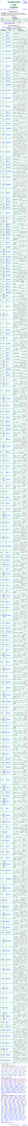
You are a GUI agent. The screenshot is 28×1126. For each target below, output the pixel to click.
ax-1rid (22, 1089)
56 (3, 1017)
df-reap (15, 1114)
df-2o (24, 1110)
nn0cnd (8, 932)
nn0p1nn (8, 369)
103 (4, 523)
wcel (2, 1068)
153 (4, 816)
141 (4, 747)
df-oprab (10, 1109)
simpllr (7, 485)
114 (4, 585)
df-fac (21, 1117)
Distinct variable (8, 23)
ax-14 (11, 1083)
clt (24, 1071)
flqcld (7, 579)
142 (4, 754)
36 (3, 220)
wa (24, 1066)
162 (4, 866)
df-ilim (14, 1104)
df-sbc (14, 1100)
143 (4, 786)
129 (4, 670)
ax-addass (20, 1087)
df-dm (19, 1105)
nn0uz (7, 231)
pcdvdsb (8, 508)
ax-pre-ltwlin (7, 1091)
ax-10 (22, 1081)
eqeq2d (8, 1035)
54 (3, 276)
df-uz (5, 1116)
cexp (2, 1075)
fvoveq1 (8, 41)
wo (7, 1067)
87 (3, 432)
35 (3, 208)
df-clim (6, 1119)
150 (4, 795)
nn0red (7, 623)
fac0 (7, 259)
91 (3, 536)
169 (4, 915)
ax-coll (20, 1083)
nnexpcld (8, 701)
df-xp (2, 1105)
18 (3, 118)
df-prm (2, 1121)
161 (4, 864)
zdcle (7, 649)
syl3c (7, 787)
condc (7, 779)
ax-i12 (5, 1082)
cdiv (12, 1072)
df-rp (12, 1116)
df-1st (20, 1109)
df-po (22, 1103)
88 (3, 434)
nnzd (7, 497)
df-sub (6, 1114)
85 (3, 444)
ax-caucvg (3, 1093)
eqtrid (7, 268)
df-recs (6, 1110)
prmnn (7, 421)
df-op (9, 1102)
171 (4, 939)
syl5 (7, 1049)
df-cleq (16, 1097)
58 (3, 294)
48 (3, 256)
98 (3, 513)
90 (3, 447)
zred (7, 639)
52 (3, 268)
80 (3, 399)
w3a (17, 1067)
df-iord (5, 1104)
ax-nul (5, 1084)
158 (4, 840)
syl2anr (8, 479)
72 (3, 360)
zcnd (7, 585)
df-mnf (14, 1112)
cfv (9, 1070)
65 (3, 968)
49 (3, 275)
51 (3, 267)
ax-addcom (8, 1087)
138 (4, 738)
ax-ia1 (24, 1078)
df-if (17, 1101)
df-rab (6, 1100)
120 (4, 914)
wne (7, 1068)
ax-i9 (23, 1082)
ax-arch (23, 1092)
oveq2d (8, 38)
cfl (23, 1074)
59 (3, 295)
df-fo (6, 1108)
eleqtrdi (8, 234)
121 (4, 798)
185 (4, 1035)
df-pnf (10, 1112)
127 (4, 656)
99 (3, 497)
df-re (11, 1118)
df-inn (5, 1115)
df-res (2, 1107)
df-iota (11, 1107)
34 (3, 204)
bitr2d (7, 522)
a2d (7, 1007)
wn (18, 1066)
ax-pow (10, 1084)
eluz (7, 808)
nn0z (7, 283)
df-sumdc (12, 1119)
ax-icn (5, 1086)
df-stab (20, 1095)
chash (11, 1075)
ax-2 (21, 1078)
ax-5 (22, 1079)
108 (4, 563)
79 (3, 385)
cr (2, 1071)
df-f (23, 1107)
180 (4, 1007)
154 (4, 822)
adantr (7, 271)
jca (7, 361)
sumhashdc (8, 878)
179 (4, 997)
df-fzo (21, 1116)
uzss (7, 299)
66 (3, 337)
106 (4, 546)
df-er (7, 1111)
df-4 (17, 1115)
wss (16, 1068)
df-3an (7, 1096)
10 (3, 77)
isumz (7, 212)
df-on (10, 1104)
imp (7, 1022)
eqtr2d (7, 405)
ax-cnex (11, 1085)
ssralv (7, 306)
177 (4, 978)
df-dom (15, 1111)
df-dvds (17, 1119)
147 (4, 788)
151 (4, 804)
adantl (7, 204)
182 (4, 1022)
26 (3, 164)
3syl (7, 295)
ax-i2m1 (12, 1089)
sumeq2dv (8, 256)
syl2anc (8, 446)
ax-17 (19, 1082)
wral (11, 1068)
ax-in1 (11, 1079)
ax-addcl (10, 1086)
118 (4, 607)
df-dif (23, 1100)
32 (3, 1016)
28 (3, 171)
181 (4, 1018)
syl (7, 221)
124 (4, 732)
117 (4, 601)
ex (6, 997)
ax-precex (14, 1090)
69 (3, 404)
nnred (7, 725)
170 (4, 949)
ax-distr (7, 1089)
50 (3, 262)
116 (4, 597)
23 (3, 151)
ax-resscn (17, 1085)
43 (3, 234)
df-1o (20, 1110)
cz (5, 1074)
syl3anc (8, 398)
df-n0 (21, 1115)
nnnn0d (8, 229)
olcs (7, 217)
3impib (7, 1054)
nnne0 (7, 358)
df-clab (11, 1097)
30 (3, 185)
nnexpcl (8, 428)
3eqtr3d (8, 914)
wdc (13, 1067)
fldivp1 (7, 439)
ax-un (19, 1084)
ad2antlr (8, 425)
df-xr (19, 1112)
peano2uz (8, 292)
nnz (7, 355)
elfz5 (7, 472)
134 (4, 745)
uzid (7, 289)
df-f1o (10, 1108)
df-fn (20, 1107)
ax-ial (2, 1083)
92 (3, 478)
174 (4, 951)
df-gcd (22, 1119)
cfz (19, 1074)
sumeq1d (8, 1030)
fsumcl (7, 921)
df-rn (23, 1105)
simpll (7, 242)
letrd (7, 801)
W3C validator (25, 1124)
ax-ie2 (14, 1081)
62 (3, 314)
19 (3, 134)
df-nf (20, 1096)
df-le (2, 1114)
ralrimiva (8, 279)
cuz (10, 1074)
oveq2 (7, 1026)
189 (4, 1060)
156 (4, 832)
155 (4, 831)
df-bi (16, 1095)
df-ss (9, 1101)
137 (4, 720)
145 (4, 770)
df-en (11, 1111)
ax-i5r (7, 1083)
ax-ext (15, 1083)
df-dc (24, 1095)
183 (4, 1048)
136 (4, 718)
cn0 (1, 1074)
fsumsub (8, 615)
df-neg (11, 1114)
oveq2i (7, 262)
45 (3, 251)
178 (4, 988)
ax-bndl (10, 1082)
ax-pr (15, 1084)
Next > (26, 2)
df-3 (13, 1115)
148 (4, 789)
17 (3, 141)
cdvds (21, 1075)
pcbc (12, 1122)
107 (4, 913)
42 (3, 233)
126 (4, 655)
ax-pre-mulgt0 (9, 1092)
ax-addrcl (16, 1086)
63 (3, 316)
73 (3, 362)
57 (3, 286)
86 (3, 425)
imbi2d (7, 65)
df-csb (18, 1100)
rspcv (7, 1043)
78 (3, 379)
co (19, 1070)
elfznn (7, 226)
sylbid (7, 746)
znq (7, 568)
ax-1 (18, 1078)
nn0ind (7, 1016)
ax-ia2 (2, 1079)
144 (4, 762)
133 (4, 696)
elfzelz (7, 836)
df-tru (11, 1096)
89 (3, 446)
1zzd (7, 198)
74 (3, 366)
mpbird (7, 821)
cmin (8, 1072)
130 (4, 676)
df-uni (13, 1102)
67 (3, 338)
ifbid (7, 529)
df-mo (6, 1097)
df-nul (13, 1101)
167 (4, 900)
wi (21, 1066)
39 (3, 273)
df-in (5, 1101)
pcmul (7, 390)
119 (4, 616)
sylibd (7, 739)
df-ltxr (23, 1112)
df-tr (14, 1103)
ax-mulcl (21, 1086)
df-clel (20, 1097)
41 (3, 229)
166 (4, 906)
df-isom (19, 1108)
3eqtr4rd (8, 275)
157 (4, 887)
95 (3, 479)
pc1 (7, 265)
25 (3, 183)
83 (3, 959)
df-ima (6, 1107)
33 (3, 207)
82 (3, 406)
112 (4, 575)
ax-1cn (22, 1085)
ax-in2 (15, 1079)
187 (4, 1049)
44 (3, 238)
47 (3, 253)
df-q (8, 1116)
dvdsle (7, 713)
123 (4, 636)
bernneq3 (8, 767)
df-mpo (15, 1109)
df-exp (17, 1117)
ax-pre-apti (20, 1091)
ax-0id (2, 1090)
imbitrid (8, 969)
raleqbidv (8, 58)
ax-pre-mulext (17, 1092)
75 (3, 397)
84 (3, 417)
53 (3, 271)
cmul (20, 1071)
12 (3, 84)
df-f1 (2, 1108)
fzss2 (7, 826)
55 (3, 279)
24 (3, 1014)
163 (4, 870)
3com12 (8, 1060)
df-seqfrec (11, 1117)
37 (3, 217)
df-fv (14, 1108)
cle (3, 1072)
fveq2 (7, 32)
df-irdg (10, 1110)
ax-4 (15, 1082)
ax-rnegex (8, 1090)
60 (3, 297)
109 (4, 560)
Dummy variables (6, 27)
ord (7, 676)
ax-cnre (19, 1090)
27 (3, 176)
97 (3, 521)
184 (4, 1030)
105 (4, 538)
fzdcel (7, 857)
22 (3, 143)
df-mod (5, 1117)
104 (4, 529)
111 (4, 614)
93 (3, 461)
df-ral (14, 1098)
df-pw (21, 1101)
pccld (7, 460)
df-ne (5, 1098)
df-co (15, 1105)
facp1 (7, 333)
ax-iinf (6, 1085)
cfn (24, 1070)
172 (4, 940)
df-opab (5, 1103)
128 (4, 785)
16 (5, 1013)
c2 (20, 1072)
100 (4, 514)
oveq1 (7, 323)
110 (4, 565)
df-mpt (10, 1103)
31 (3, 192)
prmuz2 (8, 758)
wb (3, 1067)
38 (3, 221)
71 (3, 365)
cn (16, 1072)
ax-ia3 (6, 1079)
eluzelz (7, 201)
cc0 (6, 1071)
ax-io (19, 1079)
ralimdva (8, 978)
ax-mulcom (14, 1087)
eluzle (7, 792)
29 (3, 177)
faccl (7, 352)
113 (4, 579)
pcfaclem (8, 246)
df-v (10, 1100)
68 (3, 343)
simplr (7, 348)
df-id (18, 1103)
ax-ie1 (9, 1081)
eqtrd (7, 537)
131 (4, 753)
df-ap (20, 1114)
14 (5, 97)
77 (3, 378)
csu (15, 1075)
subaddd (8, 940)
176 (4, 970)
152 (4, 821)
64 (3, 987)
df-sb (24, 1096)
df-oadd (2, 1111)
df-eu (2, 1097)
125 (4, 801)
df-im (15, 1118)
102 (4, 517)
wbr (6, 1070)
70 (3, 396)
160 (4, 863)
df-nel (9, 1098)
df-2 (9, 1115)
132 (4, 695)
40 (3, 249)
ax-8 (18, 1081)
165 (4, 889)
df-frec (15, 1110)
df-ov (6, 1109)
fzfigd (7, 207)
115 (4, 615)
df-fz (17, 1116)
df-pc (7, 1121)
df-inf (5, 1112)
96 (3, 480)
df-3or (2, 1096)
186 (4, 1043)
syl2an (7, 433)
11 (3, 89)
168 (4, 907)
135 (4, 707)
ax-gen (5, 1081)
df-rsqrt (20, 1118)
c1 (9, 1071)
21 (3, 135)
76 (3, 383)
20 (3, 128)
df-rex (18, 1098)
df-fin (20, 1111)
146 (4, 773)
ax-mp (15, 1078)
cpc (9, 1077)
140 (4, 740)
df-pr (5, 1102)
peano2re (8, 631)
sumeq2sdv (8, 45)
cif (20, 1068)
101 (4, 515)
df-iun (22, 1102)
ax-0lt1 (17, 1089)
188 (4, 1054)
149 (4, 802)
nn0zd (7, 417)
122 (4, 634)
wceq (23, 1067)
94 (3, 466)
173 (4, 942)
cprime (2, 1077)
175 (4, 960)
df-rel (6, 1105)
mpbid (7, 950)
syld (7, 753)
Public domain (17, 1124)
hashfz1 (8, 894)
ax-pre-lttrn (14, 1091)
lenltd (7, 732)
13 (3, 90)
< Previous (24, 1)
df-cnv (11, 1105)
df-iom (23, 1104)
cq (14, 1074)
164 (4, 888)
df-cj (6, 1118)
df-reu (22, 1098)
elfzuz (7, 451)
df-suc (19, 1104)
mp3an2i (8, 251)
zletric (7, 661)
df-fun (16, 1107)
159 (4, 862)
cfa (6, 1075)
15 (3, 106)
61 (3, 313)
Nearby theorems (24, 3)
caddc (15, 1071)
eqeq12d (8, 51)
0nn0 (7, 224)
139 (4, 731)
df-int (18, 1102)
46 (3, 252)
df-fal (16, 1096)
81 (3, 400)
